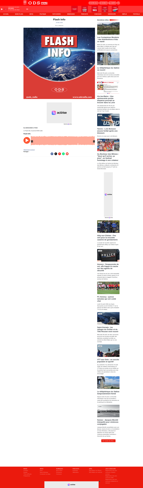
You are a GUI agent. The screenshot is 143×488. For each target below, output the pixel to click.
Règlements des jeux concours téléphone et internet (111, 481)
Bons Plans (19, 14)
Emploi (124, 14)
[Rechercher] (118, 2)
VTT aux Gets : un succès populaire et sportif (108, 361)
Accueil (6, 14)
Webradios (71, 14)
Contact (25, 470)
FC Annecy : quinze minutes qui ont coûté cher (106, 299)
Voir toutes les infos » (108, 441)
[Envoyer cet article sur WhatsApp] (63, 154)
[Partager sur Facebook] (51, 154)
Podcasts (84, 14)
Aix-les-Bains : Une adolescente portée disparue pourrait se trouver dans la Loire (106, 99)
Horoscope (112, 14)
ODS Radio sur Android (95, 472)
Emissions (59, 472)
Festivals (136, 14)
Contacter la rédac (45, 474)
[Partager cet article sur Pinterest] (59, 154)
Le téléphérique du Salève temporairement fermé (108, 393)
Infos (31, 14)
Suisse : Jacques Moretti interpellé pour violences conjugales (107, 422)
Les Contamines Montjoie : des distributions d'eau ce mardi (108, 39)
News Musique (44, 472)
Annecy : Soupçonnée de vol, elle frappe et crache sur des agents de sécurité (108, 267)
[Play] (2, 9)
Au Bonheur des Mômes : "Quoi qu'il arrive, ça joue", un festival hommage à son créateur (108, 157)
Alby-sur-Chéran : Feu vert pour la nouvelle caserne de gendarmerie (107, 238)
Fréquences (26, 476)
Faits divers (56, 14)
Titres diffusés (27, 474)
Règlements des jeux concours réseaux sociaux (111, 472)
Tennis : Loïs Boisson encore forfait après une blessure (107, 131)
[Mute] (27, 9)
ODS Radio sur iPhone (95, 470)
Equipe (25, 472)
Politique (43, 14)
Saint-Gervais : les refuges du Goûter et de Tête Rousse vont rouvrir (107, 329)
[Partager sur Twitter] (55, 154)
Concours (97, 14)
